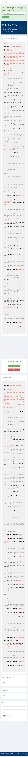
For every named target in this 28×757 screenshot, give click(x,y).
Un (7, 2)
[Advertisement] (13, 348)
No (14, 369)
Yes (14, 366)
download (15, 38)
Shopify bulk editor (11, 754)
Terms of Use (24, 753)
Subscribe (5, 17)
